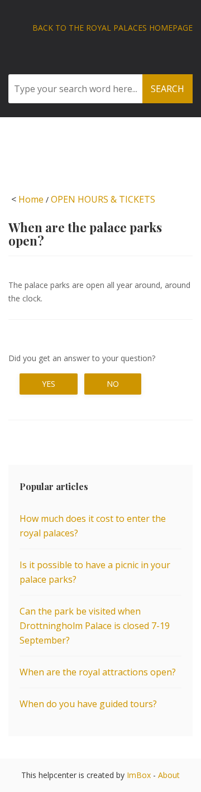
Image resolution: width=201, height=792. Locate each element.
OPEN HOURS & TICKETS (103, 199)
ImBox (139, 775)
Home (31, 199)
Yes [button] (48, 383)
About (169, 775)
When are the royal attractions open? (98, 672)
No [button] (113, 383)
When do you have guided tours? (88, 704)
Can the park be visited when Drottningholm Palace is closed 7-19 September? (95, 625)
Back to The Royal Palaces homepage (112, 27)
